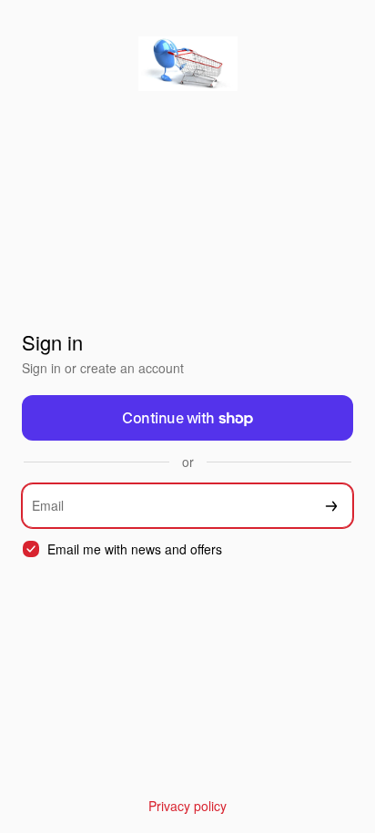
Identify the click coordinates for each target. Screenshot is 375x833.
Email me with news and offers (134, 549)
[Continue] (331, 506)
